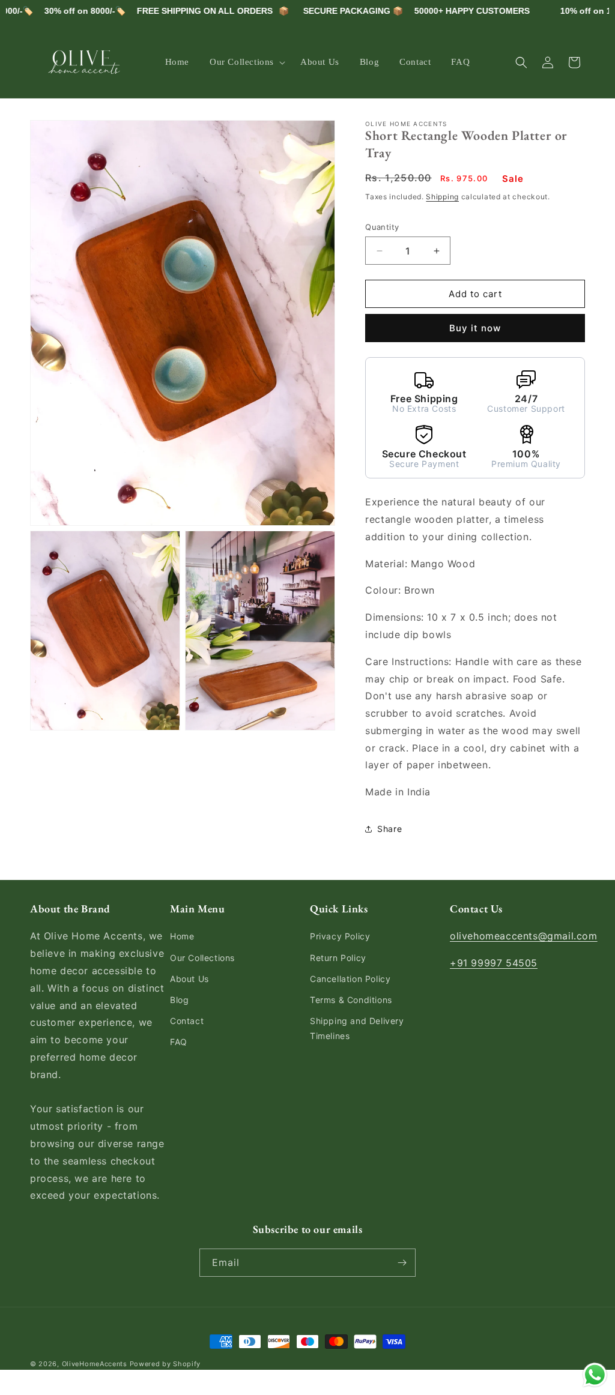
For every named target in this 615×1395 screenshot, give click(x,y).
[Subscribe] (402, 1263)
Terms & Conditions (351, 1000)
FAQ (178, 1042)
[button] (244, 62)
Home (182, 936)
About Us (189, 979)
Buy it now (475, 328)
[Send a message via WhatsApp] (595, 1375)
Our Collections (202, 958)
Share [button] (389, 829)
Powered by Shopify (165, 1364)
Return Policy (338, 958)
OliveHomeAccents (94, 1364)
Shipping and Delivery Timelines (357, 1028)
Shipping (442, 196)
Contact (187, 1021)
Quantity (382, 227)
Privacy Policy (340, 936)
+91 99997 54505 (494, 963)
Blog (179, 1000)
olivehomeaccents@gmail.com (524, 936)
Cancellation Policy (350, 979)
